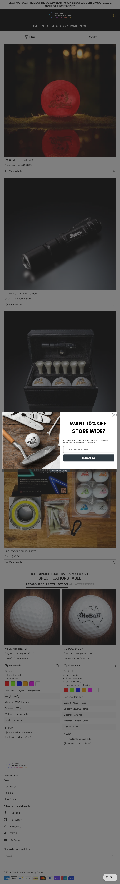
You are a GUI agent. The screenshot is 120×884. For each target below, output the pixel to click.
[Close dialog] (114, 415)
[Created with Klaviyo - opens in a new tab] (60, 470)
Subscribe (88, 458)
